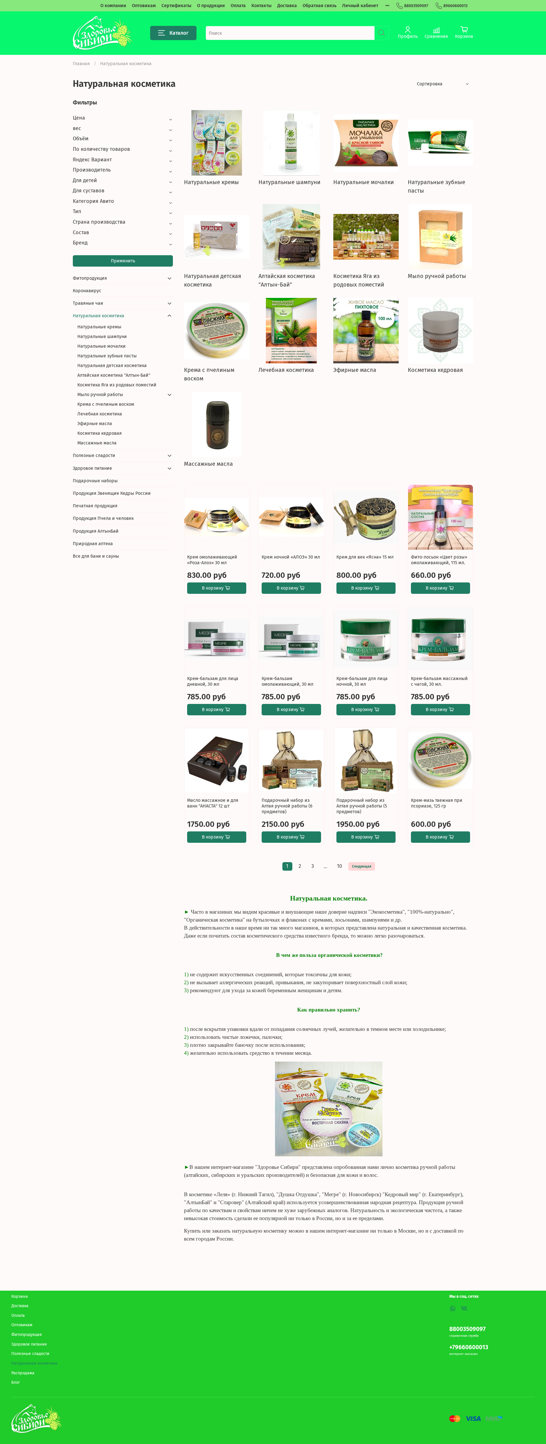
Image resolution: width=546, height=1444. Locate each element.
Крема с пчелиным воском (105, 404)
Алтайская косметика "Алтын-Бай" (113, 375)
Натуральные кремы (99, 326)
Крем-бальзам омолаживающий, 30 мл (287, 681)
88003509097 (416, 5)
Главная (81, 63)
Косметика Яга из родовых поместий (116, 385)
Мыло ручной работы (100, 394)
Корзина (19, 1296)
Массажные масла (97, 443)
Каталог (179, 33)
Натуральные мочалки (101, 346)
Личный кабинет (360, 5)
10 (339, 866)
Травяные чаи (88, 303)
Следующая (361, 866)
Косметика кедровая (99, 433)
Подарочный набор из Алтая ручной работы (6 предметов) (287, 806)
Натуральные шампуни (102, 336)
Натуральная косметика (98, 315)
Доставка (287, 5)
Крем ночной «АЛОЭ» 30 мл (291, 557)
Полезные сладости (94, 455)
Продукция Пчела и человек (103, 518)
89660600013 (455, 5)
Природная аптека (93, 543)
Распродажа (22, 1373)
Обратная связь (319, 5)
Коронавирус (87, 290)
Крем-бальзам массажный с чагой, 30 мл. (439, 681)
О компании (113, 5)
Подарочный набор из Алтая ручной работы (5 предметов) (361, 806)
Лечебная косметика (99, 414)
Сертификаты (176, 5)
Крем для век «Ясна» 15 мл (365, 557)
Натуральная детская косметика (112, 365)
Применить (123, 260)
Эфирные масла (94, 423)
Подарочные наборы (95, 480)
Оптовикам (144, 5)
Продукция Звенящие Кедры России (112, 493)
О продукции (211, 5)
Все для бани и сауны (96, 556)
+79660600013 (468, 1347)
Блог (15, 1382)
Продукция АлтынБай (96, 531)
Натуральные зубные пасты (107, 356)
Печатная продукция (95, 505)
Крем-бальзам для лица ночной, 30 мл (362, 681)
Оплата (238, 5)
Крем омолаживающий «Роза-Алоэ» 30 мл (212, 559)
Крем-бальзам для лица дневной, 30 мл (212, 681)
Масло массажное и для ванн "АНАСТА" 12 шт (212, 803)
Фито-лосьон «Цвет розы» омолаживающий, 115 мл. (439, 559)
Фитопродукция (90, 278)
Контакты (261, 5)
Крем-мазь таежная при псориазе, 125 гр (436, 803)
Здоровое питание (92, 468)
